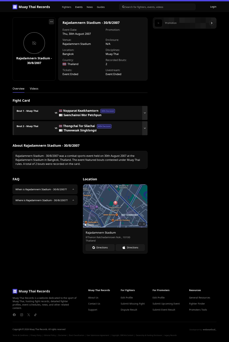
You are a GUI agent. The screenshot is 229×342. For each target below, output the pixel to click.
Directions (102, 247)
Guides (101, 7)
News (90, 7)
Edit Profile (127, 297)
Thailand (73, 64)
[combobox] (157, 7)
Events (79, 7)
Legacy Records (170, 335)
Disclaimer (62, 335)
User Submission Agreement (98, 335)
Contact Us (94, 303)
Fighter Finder (197, 303)
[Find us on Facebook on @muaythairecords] (14, 314)
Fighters (66, 7)
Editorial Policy (50, 335)
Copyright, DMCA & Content (122, 335)
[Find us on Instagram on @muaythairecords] (21, 314)
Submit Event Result (164, 309)
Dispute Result (129, 309)
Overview (18, 88)
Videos (34, 88)
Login (213, 6)
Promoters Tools (198, 309)
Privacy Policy (36, 335)
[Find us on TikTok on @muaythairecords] (35, 314)
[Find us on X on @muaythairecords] (28, 314)
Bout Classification (76, 335)
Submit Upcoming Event (166, 303)
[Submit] (122, 7)
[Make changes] (51, 21)
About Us (93, 297)
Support (92, 309)
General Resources (199, 297)
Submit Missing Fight (133, 303)
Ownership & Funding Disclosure (149, 335)
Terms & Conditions (20, 335)
